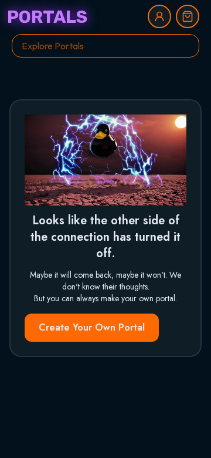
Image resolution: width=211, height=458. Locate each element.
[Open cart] (187, 16)
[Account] (159, 16)
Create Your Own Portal (92, 327)
